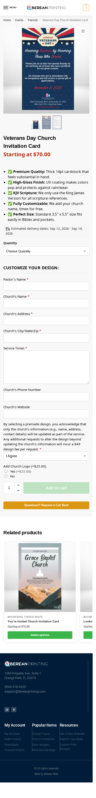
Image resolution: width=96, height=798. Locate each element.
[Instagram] (6, 709)
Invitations (15, 616)
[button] (85, 8)
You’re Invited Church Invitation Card (33, 621)
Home (7, 20)
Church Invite (33, 616)
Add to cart (56, 488)
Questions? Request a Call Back (46, 505)
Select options (40, 635)
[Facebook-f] (13, 709)
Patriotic (33, 20)
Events (19, 20)
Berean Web (51, 774)
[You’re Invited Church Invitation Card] (40, 576)
